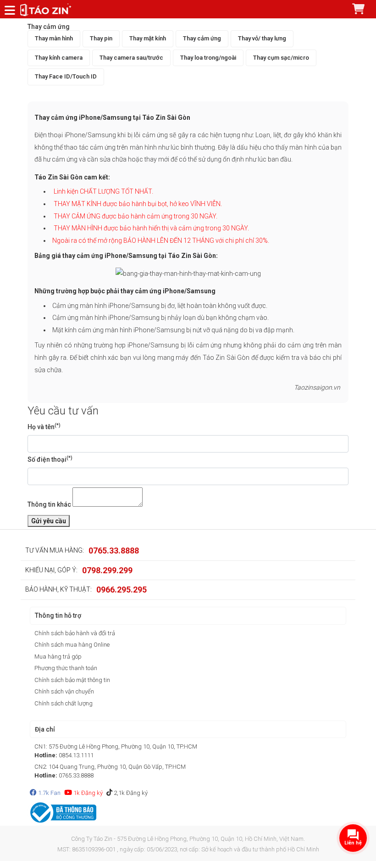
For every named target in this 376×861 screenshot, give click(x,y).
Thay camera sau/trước (131, 57)
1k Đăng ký (87, 792)
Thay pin (101, 38)
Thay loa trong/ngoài (208, 57)
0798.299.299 (107, 570)
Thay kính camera (59, 57)
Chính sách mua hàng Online (72, 644)
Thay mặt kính (147, 38)
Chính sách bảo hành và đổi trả (74, 633)
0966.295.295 (121, 589)
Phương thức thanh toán (65, 668)
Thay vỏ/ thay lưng (262, 38)
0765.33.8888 (113, 550)
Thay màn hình (54, 38)
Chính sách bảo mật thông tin (72, 679)
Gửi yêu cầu (48, 521)
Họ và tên (44, 426)
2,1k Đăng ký (130, 792)
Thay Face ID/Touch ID (66, 76)
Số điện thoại (50, 459)
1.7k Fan (49, 792)
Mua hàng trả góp (58, 656)
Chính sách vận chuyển (64, 691)
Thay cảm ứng (202, 38)
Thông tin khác (49, 504)
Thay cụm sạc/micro (281, 57)
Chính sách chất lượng (63, 703)
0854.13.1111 (76, 755)
